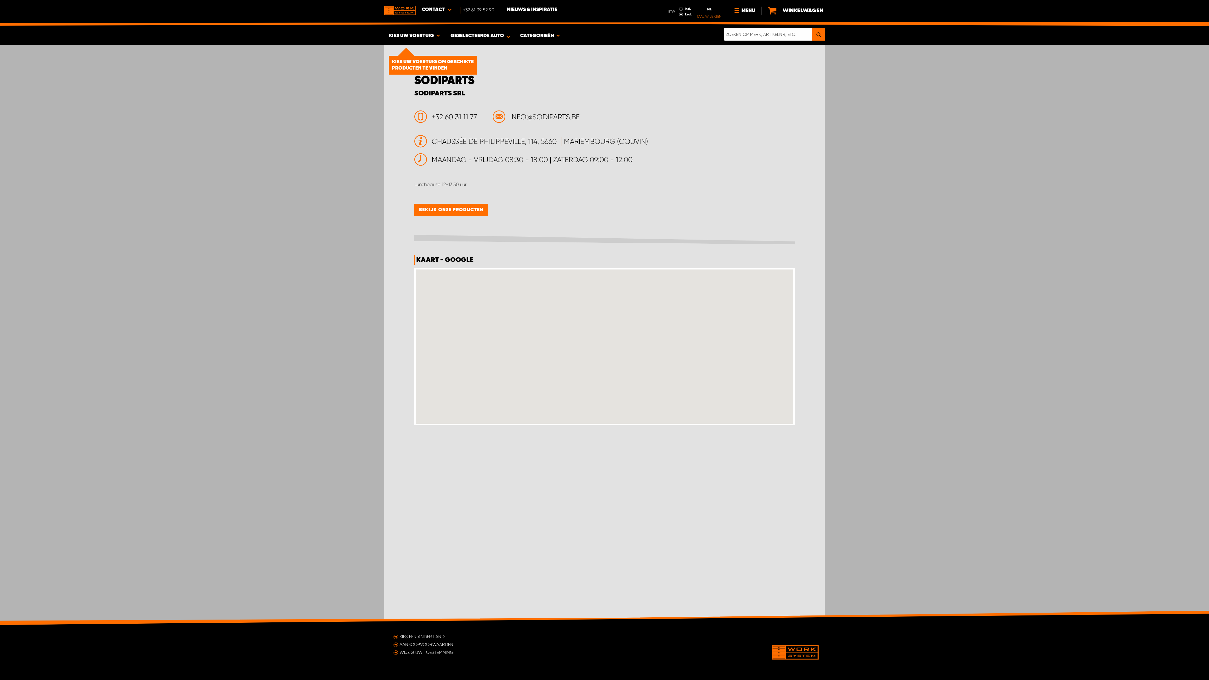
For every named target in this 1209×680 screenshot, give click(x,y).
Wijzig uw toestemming (426, 652)
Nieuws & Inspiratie (532, 9)
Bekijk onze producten (451, 209)
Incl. (688, 8)
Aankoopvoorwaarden (426, 644)
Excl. (688, 14)
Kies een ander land (422, 636)
